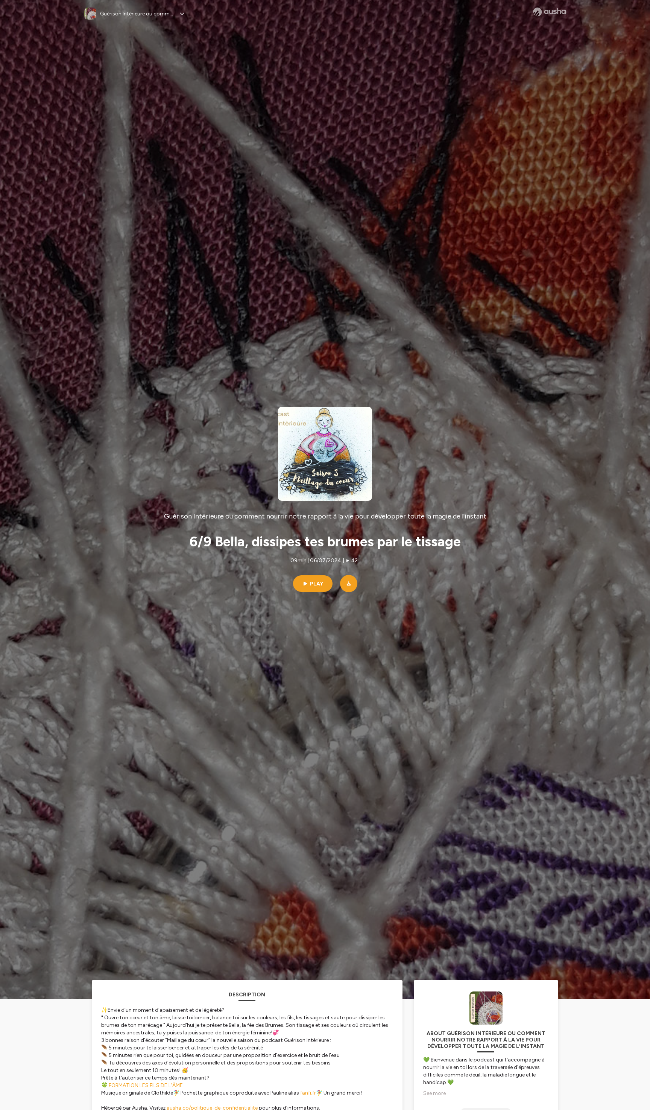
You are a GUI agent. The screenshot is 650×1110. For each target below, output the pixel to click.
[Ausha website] (549, 12)
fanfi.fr (308, 1093)
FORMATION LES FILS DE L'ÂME (146, 1085)
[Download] (348, 583)
